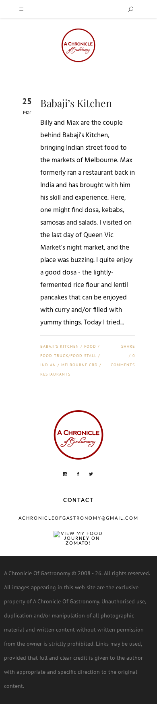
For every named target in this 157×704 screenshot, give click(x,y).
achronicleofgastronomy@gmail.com (78, 517)
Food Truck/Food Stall (68, 355)
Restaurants (55, 374)
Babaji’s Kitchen (76, 102)
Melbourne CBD (79, 364)
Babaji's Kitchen (59, 346)
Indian (48, 364)
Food (90, 346)
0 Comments (123, 360)
